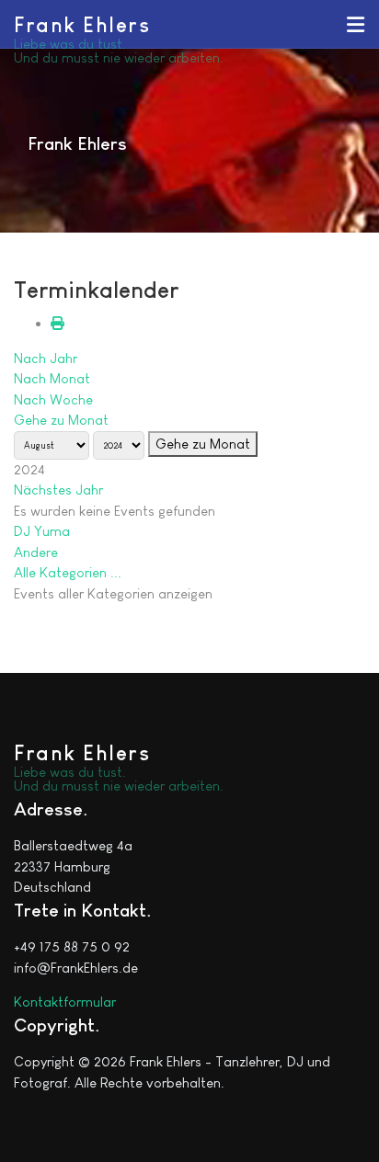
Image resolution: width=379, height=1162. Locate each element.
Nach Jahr (45, 358)
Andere (36, 552)
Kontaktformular (65, 1001)
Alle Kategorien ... (67, 572)
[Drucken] (57, 323)
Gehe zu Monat (61, 419)
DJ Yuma (42, 531)
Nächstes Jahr (58, 489)
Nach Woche (53, 399)
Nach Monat (52, 378)
